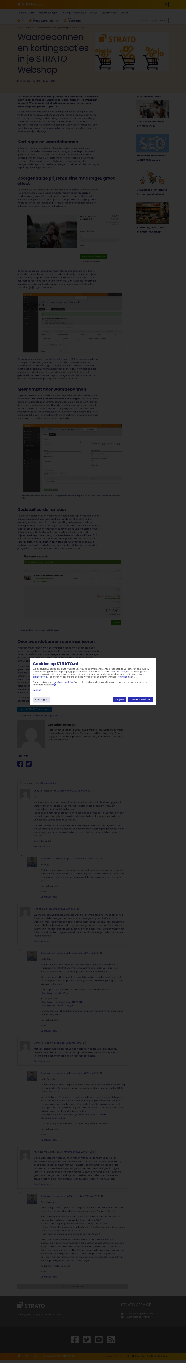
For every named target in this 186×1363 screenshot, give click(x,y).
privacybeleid (40, 676)
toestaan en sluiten (141, 699)
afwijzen (119, 699)
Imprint (37, 690)
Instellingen (41, 699)
